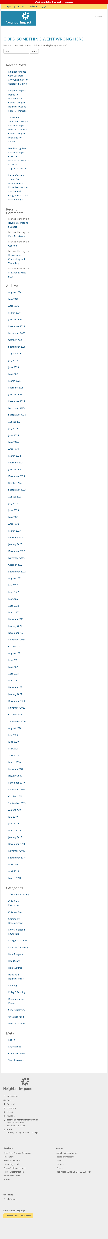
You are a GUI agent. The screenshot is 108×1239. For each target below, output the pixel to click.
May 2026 (13, 299)
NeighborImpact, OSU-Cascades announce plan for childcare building (18, 77)
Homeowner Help (12, 1175)
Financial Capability (18, 947)
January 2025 (15, 394)
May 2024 (13, 442)
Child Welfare (15, 912)
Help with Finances (12, 1160)
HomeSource (15, 967)
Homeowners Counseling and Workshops (16, 259)
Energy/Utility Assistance (15, 1168)
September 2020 (17, 721)
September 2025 (17, 346)
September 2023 (17, 489)
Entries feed (14, 1046)
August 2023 (15, 496)
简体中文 (33, 6)
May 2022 (13, 598)
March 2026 (14, 312)
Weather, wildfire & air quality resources (54, 2)
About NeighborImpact (67, 1153)
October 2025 (15, 339)
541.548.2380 (12, 1096)
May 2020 (13, 748)
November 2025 (16, 333)
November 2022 (16, 557)
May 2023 (13, 517)
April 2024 (13, 448)
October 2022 (15, 564)
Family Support (10, 1199)
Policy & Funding (17, 992)
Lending (12, 985)
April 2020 (13, 755)
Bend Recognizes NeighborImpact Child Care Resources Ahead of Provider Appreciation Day (18, 158)
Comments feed (16, 1053)
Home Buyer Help (12, 1164)
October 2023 (15, 483)
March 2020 (14, 762)
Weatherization (16, 1023)
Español (20, 6)
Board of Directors (65, 1156)
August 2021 (15, 653)
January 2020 (15, 775)
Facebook (10, 1104)
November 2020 (16, 707)
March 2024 (14, 455)
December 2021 (16, 632)
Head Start (14, 960)
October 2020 (15, 714)
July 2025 (13, 360)
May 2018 (13, 864)
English (8, 6)
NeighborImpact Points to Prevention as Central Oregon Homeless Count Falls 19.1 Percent (17, 100)
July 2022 (13, 585)
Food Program (15, 954)
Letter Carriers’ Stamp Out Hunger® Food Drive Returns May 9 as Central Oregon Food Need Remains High (18, 187)
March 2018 (14, 878)
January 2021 (15, 694)
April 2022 (13, 605)
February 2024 (15, 462)
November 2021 (16, 639)
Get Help (12, 245)
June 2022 (13, 592)
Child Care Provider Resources (17, 1153)
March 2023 (14, 530)
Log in (11, 1039)
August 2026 (15, 292)
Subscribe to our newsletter (18, 1216)
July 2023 (13, 503)
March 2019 (14, 830)
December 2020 (16, 701)
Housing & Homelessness (16, 976)
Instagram (11, 1108)
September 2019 (17, 803)
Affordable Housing (18, 894)
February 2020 (15, 769)
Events (60, 1168)
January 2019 (15, 837)
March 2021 (14, 680)
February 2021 (15, 687)
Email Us (10, 1100)
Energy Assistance (17, 940)
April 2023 (13, 523)
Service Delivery (16, 1009)
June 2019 (13, 823)
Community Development (15, 921)
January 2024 (15, 469)
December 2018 (16, 843)
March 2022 (14, 612)
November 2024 (16, 408)
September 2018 (17, 857)
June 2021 (13, 660)
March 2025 (14, 380)
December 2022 (16, 551)
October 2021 (15, 646)
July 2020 (13, 735)
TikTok (9, 1112)
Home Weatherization (14, 1171)
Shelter (7, 1179)
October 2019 (15, 796)
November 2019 (16, 789)
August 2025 (15, 353)
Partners (60, 1164)
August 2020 (15, 728)
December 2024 (16, 401)
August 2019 (15, 809)
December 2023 (16, 476)
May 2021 (13, 666)
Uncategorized (16, 1016)
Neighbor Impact (18, 18)
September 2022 (17, 571)
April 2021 (13, 673)
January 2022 (15, 626)
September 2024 (17, 414)
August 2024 (15, 421)
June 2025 (13, 367)
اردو (44, 6)
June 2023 (13, 510)
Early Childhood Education (16, 931)
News (59, 1160)
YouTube (10, 1115)
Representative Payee (16, 1001)
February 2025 (15, 387)
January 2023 (15, 544)
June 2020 (13, 741)
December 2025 (16, 326)
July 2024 (13, 428)
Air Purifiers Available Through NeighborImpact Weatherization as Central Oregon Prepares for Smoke (18, 129)
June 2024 (13, 435)
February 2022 (15, 619)
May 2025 (13, 373)
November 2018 (16, 850)
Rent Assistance (16, 236)
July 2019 (13, 816)
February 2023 (15, 537)
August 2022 (15, 578)
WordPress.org (16, 1060)
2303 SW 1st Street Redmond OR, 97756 (22, 1122)
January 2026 (15, 319)
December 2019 (16, 782)
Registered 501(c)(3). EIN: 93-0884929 (74, 1171)
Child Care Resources (13, 903)
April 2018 (13, 871)
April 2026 (13, 305)
